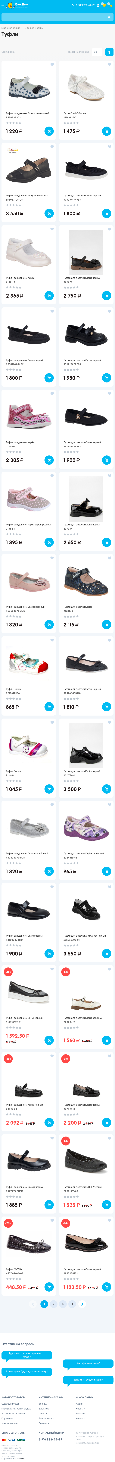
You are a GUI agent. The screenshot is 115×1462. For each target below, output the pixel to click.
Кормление (7, 1419)
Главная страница (10, 28)
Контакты (81, 1419)
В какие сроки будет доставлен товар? (27, 1372)
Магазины (81, 1414)
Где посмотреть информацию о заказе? (26, 1355)
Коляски (20, 1414)
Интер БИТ (21, 1459)
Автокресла (7, 1414)
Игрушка (6, 1409)
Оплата (43, 1414)
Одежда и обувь (10, 1404)
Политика (44, 1424)
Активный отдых (22, 1409)
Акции (79, 1404)
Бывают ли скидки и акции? (88, 1380)
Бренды (43, 1404)
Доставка (44, 1409)
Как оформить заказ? (88, 1363)
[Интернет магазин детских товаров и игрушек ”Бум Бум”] (17, 5)
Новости (80, 1409)
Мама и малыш (9, 1424)
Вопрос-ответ (46, 1419)
